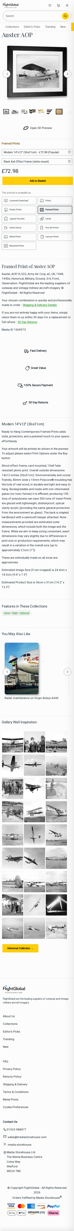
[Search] (65, 16)
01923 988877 (16, 1129)
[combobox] (33, 16)
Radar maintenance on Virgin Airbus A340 (32, 698)
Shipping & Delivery (15, 1084)
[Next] (67, 74)
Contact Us (10, 1121)
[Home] (14, 5)
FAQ (5, 1061)
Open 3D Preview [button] (40, 128)
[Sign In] (67, 5)
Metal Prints (10, 1099)
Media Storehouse (48, 1197)
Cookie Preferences (15, 1107)
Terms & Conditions (16, 1092)
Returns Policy (12, 1076)
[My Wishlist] (50, 5)
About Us (9, 1016)
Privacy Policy (12, 1069)
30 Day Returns (27, 322)
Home (7, 613)
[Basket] (58, 5)
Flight (15, 613)
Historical (24, 613)
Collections (12, 26)
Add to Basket (38, 180)
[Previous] (6, 74)
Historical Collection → (20, 948)
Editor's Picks (32, 26)
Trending (50, 26)
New (63, 26)
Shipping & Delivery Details (40, 305)
